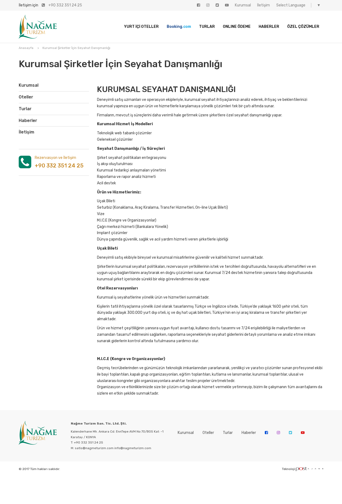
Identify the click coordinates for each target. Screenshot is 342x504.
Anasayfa (26, 48)
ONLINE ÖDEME (237, 26)
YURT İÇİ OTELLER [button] (141, 26)
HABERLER (269, 26)
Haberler (28, 120)
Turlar (25, 108)
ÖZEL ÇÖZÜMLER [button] (303, 26)
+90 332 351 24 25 (65, 5)
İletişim (26, 132)
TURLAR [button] (207, 26)
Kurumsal (28, 85)
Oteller (26, 97)
